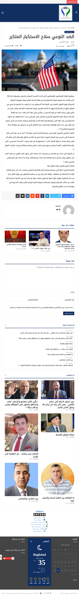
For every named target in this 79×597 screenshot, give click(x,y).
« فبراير (75, 580)
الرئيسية (70, 27)
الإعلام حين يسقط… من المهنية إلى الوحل (21, 455)
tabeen (68, 46)
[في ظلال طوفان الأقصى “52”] (39, 238)
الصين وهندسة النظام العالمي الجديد (16, 245)
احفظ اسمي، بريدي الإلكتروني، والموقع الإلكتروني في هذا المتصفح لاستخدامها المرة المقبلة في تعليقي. (41, 307)
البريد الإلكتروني (69, 299)
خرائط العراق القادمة (58, 1)
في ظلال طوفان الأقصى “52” (40, 248)
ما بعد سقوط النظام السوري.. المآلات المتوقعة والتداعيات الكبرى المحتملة (64, 246)
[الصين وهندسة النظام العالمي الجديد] (15, 236)
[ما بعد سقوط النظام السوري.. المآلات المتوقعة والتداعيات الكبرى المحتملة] (63, 236)
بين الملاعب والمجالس (28, 499)
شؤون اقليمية (44, 27)
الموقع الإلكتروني (33, 299)
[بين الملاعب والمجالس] (21, 479)
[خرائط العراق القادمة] (57, 422)
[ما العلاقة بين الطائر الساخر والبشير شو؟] (57, 479)
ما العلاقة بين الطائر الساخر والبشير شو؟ (58, 499)
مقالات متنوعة (53, 27)
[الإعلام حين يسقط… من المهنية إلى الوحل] (21, 432)
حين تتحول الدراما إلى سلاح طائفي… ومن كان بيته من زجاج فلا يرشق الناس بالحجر (58, 404)
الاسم (72, 292)
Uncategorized (63, 27)
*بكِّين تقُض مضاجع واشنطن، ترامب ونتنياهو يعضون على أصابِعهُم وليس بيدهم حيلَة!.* (21, 404)
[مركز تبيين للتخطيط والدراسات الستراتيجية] (65, 13)
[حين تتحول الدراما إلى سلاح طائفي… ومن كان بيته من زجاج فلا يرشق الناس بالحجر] (57, 389)
